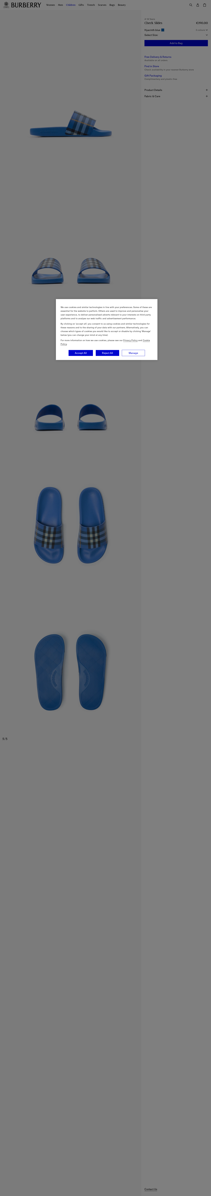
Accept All (81, 353)
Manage (133, 353)
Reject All (107, 353)
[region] (106, 329)
